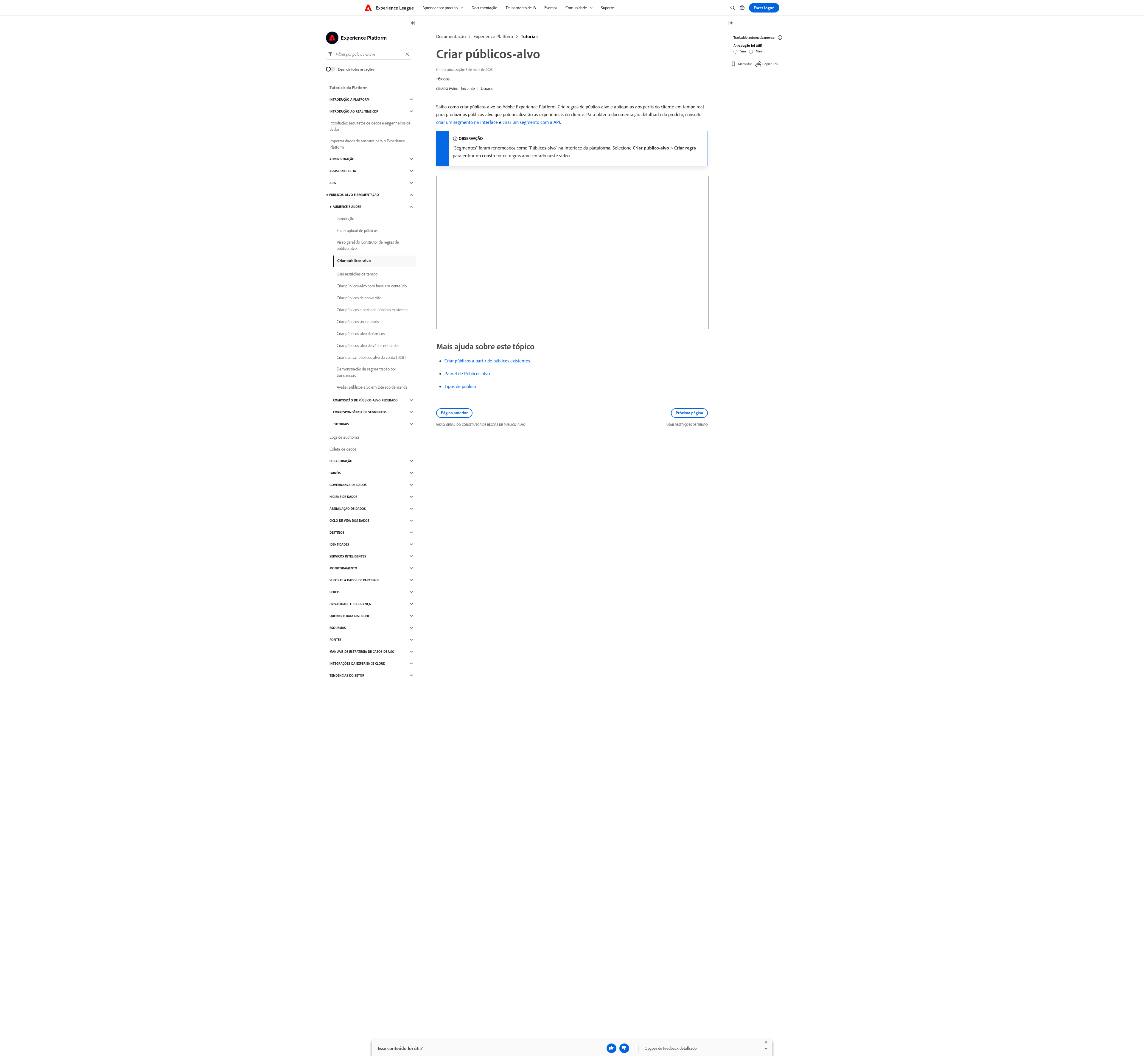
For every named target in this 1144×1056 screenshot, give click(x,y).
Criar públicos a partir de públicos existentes (487, 361)
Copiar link (770, 64)
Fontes (335, 640)
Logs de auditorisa (344, 437)
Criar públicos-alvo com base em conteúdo (372, 286)
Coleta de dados (342, 449)
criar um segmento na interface (467, 122)
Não (759, 51)
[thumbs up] (611, 1048)
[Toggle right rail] (730, 23)
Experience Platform (493, 36)
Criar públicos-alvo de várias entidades (368, 345)
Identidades (339, 544)
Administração (342, 159)
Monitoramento (343, 568)
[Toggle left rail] (413, 23)
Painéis (335, 473)
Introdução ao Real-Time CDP (353, 111)
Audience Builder (347, 207)
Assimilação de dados (347, 509)
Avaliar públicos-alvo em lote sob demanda (372, 387)
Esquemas (337, 628)
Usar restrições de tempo (357, 274)
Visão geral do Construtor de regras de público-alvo (368, 245)
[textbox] (369, 54)
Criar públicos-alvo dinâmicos (361, 333)
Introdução (345, 218)
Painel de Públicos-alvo (467, 373)
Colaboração (340, 461)
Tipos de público (460, 386)
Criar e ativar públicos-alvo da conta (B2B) (371, 357)
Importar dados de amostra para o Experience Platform (367, 144)
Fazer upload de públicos (357, 230)
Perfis (334, 592)
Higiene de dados (343, 497)
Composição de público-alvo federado (365, 400)
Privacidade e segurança (350, 604)
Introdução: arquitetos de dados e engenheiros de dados (370, 126)
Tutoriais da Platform (348, 87)
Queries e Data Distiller (349, 616)
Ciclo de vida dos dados (349, 520)
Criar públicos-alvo (354, 260)
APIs (332, 183)
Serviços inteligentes (347, 556)
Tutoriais (529, 36)
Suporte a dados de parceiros (354, 580)
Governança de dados (348, 485)
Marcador (745, 64)
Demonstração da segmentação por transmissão (366, 372)
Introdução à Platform (349, 99)
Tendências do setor (346, 675)
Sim (743, 51)
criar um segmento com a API (531, 122)
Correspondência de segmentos (360, 412)
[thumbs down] (624, 1048)
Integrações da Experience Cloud (357, 663)
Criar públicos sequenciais (358, 321)
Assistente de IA (342, 171)
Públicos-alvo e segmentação (354, 195)
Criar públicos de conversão (359, 297)
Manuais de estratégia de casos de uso (361, 652)
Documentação (451, 36)
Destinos (336, 532)
